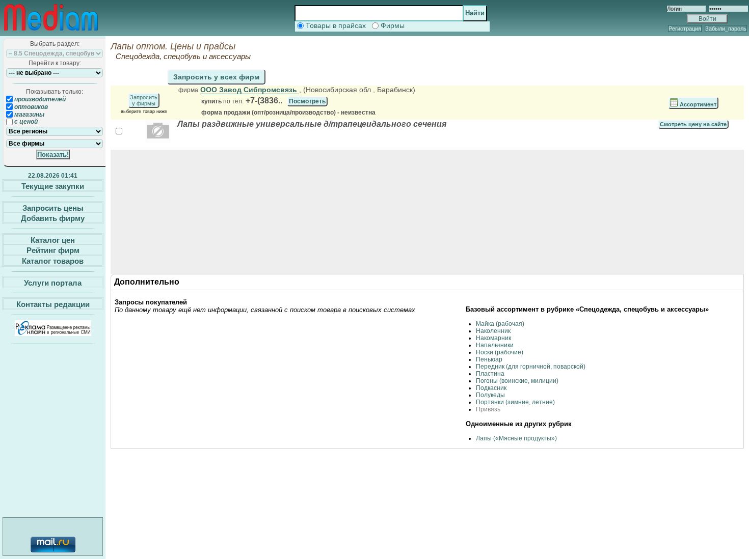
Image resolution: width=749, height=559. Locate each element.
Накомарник (493, 338)
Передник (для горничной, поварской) (530, 366)
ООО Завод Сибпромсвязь (249, 90)
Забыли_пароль (725, 28)
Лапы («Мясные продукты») (516, 438)
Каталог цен (53, 239)
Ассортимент (697, 104)
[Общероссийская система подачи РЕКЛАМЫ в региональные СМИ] (53, 333)
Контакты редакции (53, 304)
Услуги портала (53, 282)
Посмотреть (307, 101)
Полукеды (490, 395)
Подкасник (491, 388)
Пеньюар (489, 359)
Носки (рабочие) (499, 352)
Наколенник (493, 330)
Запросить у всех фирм (216, 77)
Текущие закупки (52, 186)
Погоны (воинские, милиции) (517, 380)
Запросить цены (53, 207)
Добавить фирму (53, 218)
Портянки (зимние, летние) (515, 402)
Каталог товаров (53, 261)
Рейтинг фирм (52, 250)
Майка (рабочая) (500, 323)
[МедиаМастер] (51, 32)
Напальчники (495, 345)
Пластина (490, 373)
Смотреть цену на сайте (693, 124)
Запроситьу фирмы (143, 100)
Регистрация (684, 28)
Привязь (488, 409)
